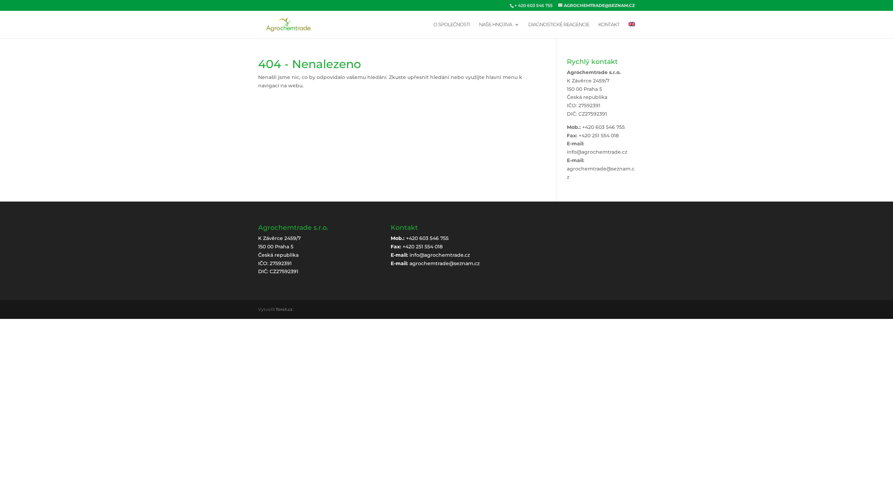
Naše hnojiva (495, 25)
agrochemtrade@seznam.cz (445, 263)
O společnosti (451, 25)
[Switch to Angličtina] (632, 30)
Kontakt (609, 25)
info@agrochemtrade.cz (597, 152)
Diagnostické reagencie (558, 25)
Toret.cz (284, 309)
